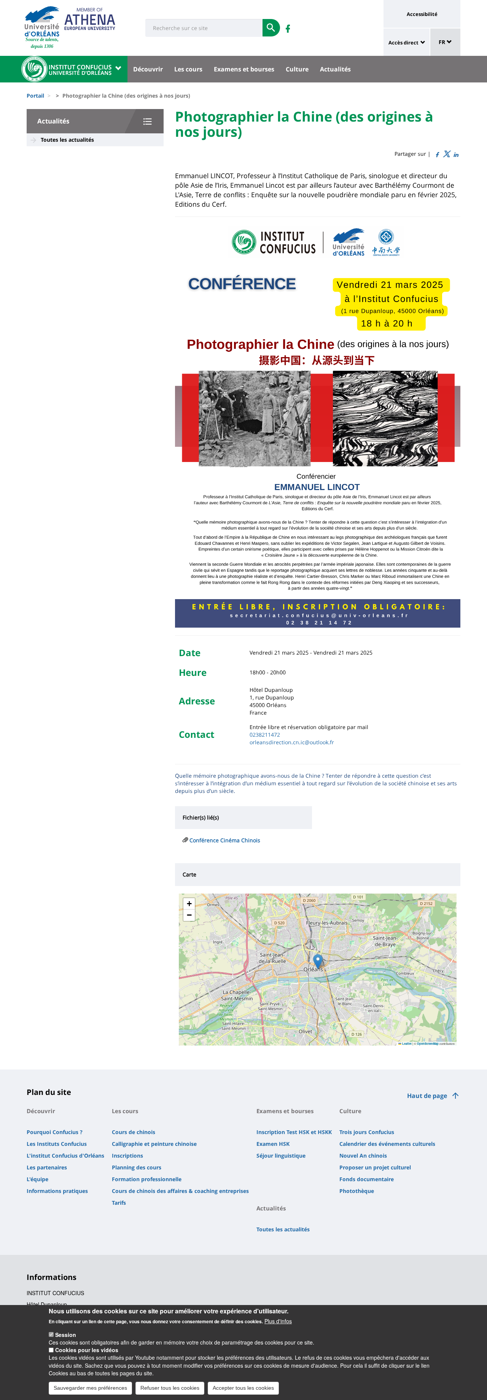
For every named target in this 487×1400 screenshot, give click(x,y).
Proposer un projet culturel (375, 1167)
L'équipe (37, 1179)
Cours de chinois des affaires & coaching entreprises (180, 1190)
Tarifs (119, 1202)
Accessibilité (422, 14)
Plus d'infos (278, 1321)
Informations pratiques (57, 1190)
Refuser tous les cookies (169, 1388)
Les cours (188, 69)
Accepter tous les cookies (243, 1388)
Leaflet (406, 1044)
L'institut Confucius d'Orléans (65, 1155)
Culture (297, 69)
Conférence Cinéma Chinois (224, 840)
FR (443, 42)
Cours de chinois (133, 1132)
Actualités (335, 69)
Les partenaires (47, 1167)
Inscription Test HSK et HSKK (294, 1132)
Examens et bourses (244, 69)
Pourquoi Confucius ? (55, 1132)
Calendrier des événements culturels (387, 1143)
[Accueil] (42, 21)
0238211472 (265, 734)
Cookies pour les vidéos (86, 1350)
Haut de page (427, 1096)
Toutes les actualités (67, 139)
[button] (318, 962)
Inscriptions (127, 1155)
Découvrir (148, 69)
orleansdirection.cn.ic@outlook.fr (292, 742)
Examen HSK (273, 1143)
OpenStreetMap (428, 1044)
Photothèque (356, 1190)
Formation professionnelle (146, 1179)
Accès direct (403, 42)
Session (65, 1334)
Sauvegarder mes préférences (90, 1388)
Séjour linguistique (281, 1155)
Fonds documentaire (366, 1179)
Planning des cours (136, 1167)
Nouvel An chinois (363, 1155)
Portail (35, 95)
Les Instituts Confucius (57, 1143)
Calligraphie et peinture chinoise (154, 1143)
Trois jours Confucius (366, 1132)
